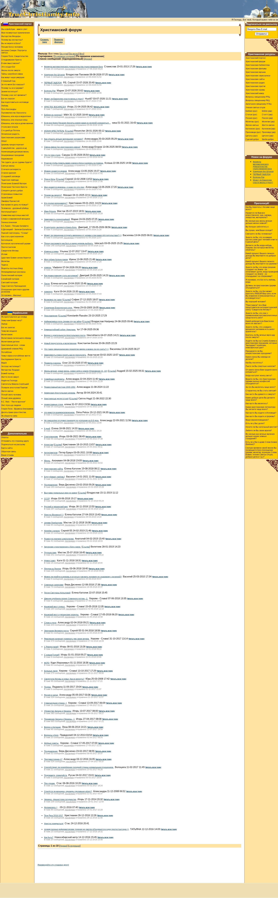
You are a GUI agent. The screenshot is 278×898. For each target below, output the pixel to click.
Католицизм (6, 240)
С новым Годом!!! (52, 655)
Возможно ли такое (53, 300)
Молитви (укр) (268, 122)
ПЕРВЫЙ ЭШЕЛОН (53, 83)
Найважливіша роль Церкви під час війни (63, 321)
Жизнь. (47, 461)
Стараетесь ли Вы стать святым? (261, 391)
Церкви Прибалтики (53, 523)
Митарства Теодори (10, 370)
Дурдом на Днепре (52, 569)
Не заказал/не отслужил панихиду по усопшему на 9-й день (71, 420)
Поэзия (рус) (251, 118)
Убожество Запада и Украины (57, 711)
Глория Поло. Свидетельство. (15, 56)
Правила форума (58, 40)
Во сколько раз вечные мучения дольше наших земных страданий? (260, 436)
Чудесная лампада (10, 180)
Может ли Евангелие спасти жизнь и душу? (64, 99)
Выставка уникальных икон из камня (60, 493)
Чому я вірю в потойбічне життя (15, 356)
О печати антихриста (11, 169)
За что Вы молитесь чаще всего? (261, 387)
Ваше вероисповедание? (257, 420)
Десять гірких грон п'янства (13, 412)
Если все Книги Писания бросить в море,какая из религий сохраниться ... (77, 123)
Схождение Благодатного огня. (58, 308)
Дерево (87, 59)
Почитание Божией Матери (14, 183)
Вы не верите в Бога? (11, 43)
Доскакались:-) (50, 807)
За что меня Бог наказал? (13, 84)
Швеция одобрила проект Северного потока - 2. (66, 598)
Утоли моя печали (9, 127)
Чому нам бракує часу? (11, 320)
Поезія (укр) (267, 118)
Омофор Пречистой (10, 201)
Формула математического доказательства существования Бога (73, 67)
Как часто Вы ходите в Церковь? (260, 416)
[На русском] (5, 24)
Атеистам (48, 445)
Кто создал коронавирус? (55, 203)
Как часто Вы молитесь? (257, 403)
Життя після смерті (10, 377)
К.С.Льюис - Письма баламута (14, 226)
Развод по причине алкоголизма (59, 539)
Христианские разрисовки (13, 137)
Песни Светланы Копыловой (57, 593)
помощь (47, 267)
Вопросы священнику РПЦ (258, 97)
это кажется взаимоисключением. (59, 412)
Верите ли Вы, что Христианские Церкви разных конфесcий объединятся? (261, 381)
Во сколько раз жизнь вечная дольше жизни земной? (259, 222)
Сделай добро (252, 139)
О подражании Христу (11, 60)
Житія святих (7, 391)
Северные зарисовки (53, 585)
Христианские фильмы (256, 68)
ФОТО (46, 663)
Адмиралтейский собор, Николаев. (60, 329)
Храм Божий (7, 198)
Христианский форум (255, 61)
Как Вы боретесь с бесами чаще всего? (260, 208)
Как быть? (48, 837)
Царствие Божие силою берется (16, 258)
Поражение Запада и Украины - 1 (59, 719)
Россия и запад (51, 695)
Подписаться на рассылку (13, 444)
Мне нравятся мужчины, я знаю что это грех (64, 187)
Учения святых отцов (255, 107)
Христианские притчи (255, 86)
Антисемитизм (50, 453)
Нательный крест (9, 212)
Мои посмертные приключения (15, 33)
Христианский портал (20, 24)
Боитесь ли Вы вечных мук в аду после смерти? (260, 336)
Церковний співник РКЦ (12, 349)
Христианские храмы (255, 90)
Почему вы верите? (53, 195)
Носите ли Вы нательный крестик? (262, 427)
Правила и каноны (52, 363)
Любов (4, 324)
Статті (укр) (267, 114)
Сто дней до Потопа (10, 130)
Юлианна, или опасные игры (14, 120)
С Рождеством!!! (51, 647)
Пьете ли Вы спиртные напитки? (261, 366)
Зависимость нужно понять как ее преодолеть (65, 355)
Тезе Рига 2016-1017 (53, 815)
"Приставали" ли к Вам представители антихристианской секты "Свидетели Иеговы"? (261, 307)
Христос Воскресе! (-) (54, 515)
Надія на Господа (9, 380)
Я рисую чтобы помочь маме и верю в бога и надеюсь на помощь (73, 163)
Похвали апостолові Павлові (14, 387)
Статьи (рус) (251, 114)
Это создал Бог (8, 67)
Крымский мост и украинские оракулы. (61, 615)
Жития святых (252, 125)
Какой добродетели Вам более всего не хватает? (260, 322)
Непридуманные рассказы (13, 272)
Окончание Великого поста (56, 631)
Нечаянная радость (10, 134)
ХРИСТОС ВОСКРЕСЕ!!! (55, 107)
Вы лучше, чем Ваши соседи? (259, 230)
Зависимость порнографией (57, 219)
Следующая (74, 846)
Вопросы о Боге (51, 735)
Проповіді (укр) (269, 132)
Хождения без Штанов (54, 75)
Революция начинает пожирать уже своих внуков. (66, 639)
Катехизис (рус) (253, 129)
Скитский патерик (9, 282)
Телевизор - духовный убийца (14, 208)
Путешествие (50, 553)
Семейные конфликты (54, 379)
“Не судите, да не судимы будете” (16, 162)
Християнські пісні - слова (13, 345)
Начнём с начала (52, 531)
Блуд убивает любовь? (54, 477)
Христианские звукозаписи (258, 76)
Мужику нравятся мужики (55, 171)
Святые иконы (7, 166)
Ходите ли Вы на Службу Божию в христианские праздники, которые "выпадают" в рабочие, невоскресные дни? (261, 344)
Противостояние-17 (53, 759)
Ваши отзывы (7, 455)
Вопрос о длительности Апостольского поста (64, 335)
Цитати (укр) (267, 136)
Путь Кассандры (8, 109)
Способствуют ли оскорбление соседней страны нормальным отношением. (79, 767)
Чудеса (4, 265)
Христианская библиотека (258, 65)
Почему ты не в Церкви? (12, 88)
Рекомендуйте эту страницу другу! (53, 865)
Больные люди (51, 671)
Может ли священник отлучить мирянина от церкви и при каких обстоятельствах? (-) (82, 235)
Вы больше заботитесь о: (257, 227)
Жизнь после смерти (10, 70)
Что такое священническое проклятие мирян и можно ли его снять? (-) (76, 349)
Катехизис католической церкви (15, 243)
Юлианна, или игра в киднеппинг (16, 116)
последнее (70, 69)
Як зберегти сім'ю (9, 416)
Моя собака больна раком (56, 259)
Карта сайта (7, 448)
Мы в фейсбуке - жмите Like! (14, 29)
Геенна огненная (9, 222)
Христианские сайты (53, 469)
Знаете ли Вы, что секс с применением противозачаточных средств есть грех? (261, 315)
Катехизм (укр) (268, 129)
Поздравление (51, 485)
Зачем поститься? (9, 91)
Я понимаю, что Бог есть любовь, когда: (261, 281)
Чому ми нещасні (9, 331)
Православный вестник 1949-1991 (59, 387)
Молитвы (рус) (252, 122)
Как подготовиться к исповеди (15, 102)
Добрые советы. (51, 743)
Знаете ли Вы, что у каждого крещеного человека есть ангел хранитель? (260, 329)
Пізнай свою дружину (11, 398)
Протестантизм (8, 247)
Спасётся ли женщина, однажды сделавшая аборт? (68, 791)
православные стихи (53, 404)
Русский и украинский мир (56, 507)
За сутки (64, 54)
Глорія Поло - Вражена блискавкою (17, 409)
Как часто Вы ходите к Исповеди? (261, 413)
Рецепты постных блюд (12, 268)
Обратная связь (8, 451)
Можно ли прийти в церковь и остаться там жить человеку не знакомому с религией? (83, 577)
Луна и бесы (49, 179)
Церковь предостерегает (12, 145)
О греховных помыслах (11, 194)
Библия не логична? (53, 115)
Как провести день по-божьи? (14, 205)
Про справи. (49, 783)
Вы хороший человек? (256, 302)
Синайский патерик (10, 279)
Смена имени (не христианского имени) (62, 147)
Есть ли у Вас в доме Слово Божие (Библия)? (261, 443)
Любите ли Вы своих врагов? (259, 430)
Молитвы (5, 261)
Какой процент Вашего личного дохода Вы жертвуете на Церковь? (262, 262)
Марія (4, 363)
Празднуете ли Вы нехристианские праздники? (259, 352)
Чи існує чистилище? (10, 366)
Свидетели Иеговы (10, 251)
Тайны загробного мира (12, 74)
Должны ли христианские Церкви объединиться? (261, 286)
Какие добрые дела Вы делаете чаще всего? (260, 399)
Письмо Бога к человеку (12, 47)
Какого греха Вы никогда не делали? (258, 358)
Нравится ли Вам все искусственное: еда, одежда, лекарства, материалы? (259, 215)
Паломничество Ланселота (13, 113)
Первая (63, 846)
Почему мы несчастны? (12, 40)
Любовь (4, 106)
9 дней (47, 428)
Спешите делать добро (12, 190)
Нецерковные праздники (12, 155)
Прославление (51, 316)
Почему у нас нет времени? (14, 95)
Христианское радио (255, 83)
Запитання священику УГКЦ (258, 104)
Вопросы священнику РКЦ (258, 100)
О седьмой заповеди (10, 176)
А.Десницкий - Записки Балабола (16, 229)
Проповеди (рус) (253, 132)
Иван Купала (50, 211)
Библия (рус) (251, 111)
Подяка (47, 687)
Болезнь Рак (50, 91)
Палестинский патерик (11, 275)
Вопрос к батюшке (52, 727)
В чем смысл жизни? (10, 63)
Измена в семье (51, 251)
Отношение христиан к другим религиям (15, 290)
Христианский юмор (255, 93)
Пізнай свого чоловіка (11, 395)
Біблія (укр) (267, 111)
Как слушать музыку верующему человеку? (63, 139)
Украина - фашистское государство (60, 799)
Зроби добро (268, 139)
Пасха (47, 284)
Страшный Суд (8, 81)
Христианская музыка (256, 72)
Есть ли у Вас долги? (255, 423)
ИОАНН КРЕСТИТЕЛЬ (54, 131)
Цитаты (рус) (252, 136)
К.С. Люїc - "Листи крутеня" (13, 402)
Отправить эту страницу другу (15, 441)
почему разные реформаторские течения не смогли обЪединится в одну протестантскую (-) (86, 829)
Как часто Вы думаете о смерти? (261, 394)
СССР (47, 499)
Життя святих (268, 125)
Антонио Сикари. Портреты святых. (14, 51)
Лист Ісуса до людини (11, 405)
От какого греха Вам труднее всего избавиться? (261, 371)
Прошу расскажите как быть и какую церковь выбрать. (68, 243)
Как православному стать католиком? (61, 275)
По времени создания (64, 56)
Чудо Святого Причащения (13, 286)
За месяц (74, 54)
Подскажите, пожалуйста (55, 775)
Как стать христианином (12, 236)
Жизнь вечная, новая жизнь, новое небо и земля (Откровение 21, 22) (75, 371)
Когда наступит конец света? (259, 375)
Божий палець (7, 373)
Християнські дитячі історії (56, 399)
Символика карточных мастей (15, 215)
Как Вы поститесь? (254, 363)
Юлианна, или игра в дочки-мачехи (17, 123)
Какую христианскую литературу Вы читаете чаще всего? (260, 408)
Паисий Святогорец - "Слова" (14, 233)
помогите (48, 292)
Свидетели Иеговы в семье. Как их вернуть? (64, 679)
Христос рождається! (53, 823)
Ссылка (69, 131)
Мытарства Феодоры (11, 36)
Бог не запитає (8, 327)
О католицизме (51, 437)
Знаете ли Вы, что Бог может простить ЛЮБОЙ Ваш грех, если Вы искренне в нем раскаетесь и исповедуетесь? (261, 294)
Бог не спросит (8, 99)
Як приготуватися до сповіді (14, 317)
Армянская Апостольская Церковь (59, 393)
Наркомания (7, 159)
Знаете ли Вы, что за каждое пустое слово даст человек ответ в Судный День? (261, 239)
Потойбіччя (6, 352)
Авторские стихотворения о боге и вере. (62, 547)
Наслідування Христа (11, 359)
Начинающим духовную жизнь (15, 152)
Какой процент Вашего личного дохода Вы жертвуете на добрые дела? (261, 255)
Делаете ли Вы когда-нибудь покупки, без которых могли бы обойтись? (260, 247)
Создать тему (44, 40)
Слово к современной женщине (15, 219)
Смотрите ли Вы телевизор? (259, 234)
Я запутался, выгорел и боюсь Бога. (60, 227)
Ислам (4, 254)
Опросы (5, 437)
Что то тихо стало (52, 155)
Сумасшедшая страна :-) (55, 703)
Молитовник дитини (10, 342)
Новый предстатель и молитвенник (60, 343)
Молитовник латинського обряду (16, 338)
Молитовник (6, 334)
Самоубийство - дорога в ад (14, 148)
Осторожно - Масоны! (11, 295)
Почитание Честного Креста (14, 187)
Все (81, 54)
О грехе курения (8, 173)
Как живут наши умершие (12, 77)
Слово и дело (50, 623)
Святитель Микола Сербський (15, 384)
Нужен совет (50, 561)
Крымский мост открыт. (54, 607)
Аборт (4, 141)
